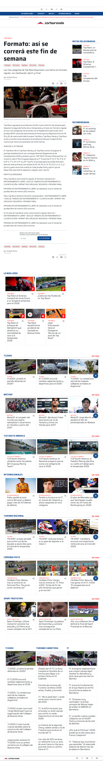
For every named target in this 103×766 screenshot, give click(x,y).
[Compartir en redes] (32, 294)
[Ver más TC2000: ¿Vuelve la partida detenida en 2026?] (20, 366)
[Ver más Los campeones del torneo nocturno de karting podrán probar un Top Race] (77, 77)
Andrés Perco (12, 77)
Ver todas (95, 356)
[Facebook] (41, 9)
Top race (41, 65)
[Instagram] (56, 9)
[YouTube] (51, 9)
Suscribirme (44, 238)
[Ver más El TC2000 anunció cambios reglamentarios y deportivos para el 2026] (52, 366)
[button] (27, 13)
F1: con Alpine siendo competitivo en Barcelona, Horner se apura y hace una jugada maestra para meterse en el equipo (56, 17)
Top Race (7, 65)
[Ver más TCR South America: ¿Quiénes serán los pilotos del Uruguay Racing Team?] (20, 446)
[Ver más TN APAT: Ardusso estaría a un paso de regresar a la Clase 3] (52, 526)
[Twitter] (46, 9)
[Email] (61, 9)
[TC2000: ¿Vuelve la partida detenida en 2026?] (21, 658)
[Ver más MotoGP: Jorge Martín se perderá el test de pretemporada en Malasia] (84, 405)
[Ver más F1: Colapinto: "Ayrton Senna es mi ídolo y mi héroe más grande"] (77, 156)
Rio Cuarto (16, 65)
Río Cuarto (33, 65)
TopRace (24, 65)
